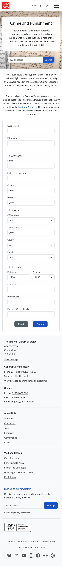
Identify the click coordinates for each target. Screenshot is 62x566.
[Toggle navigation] (56, 5)
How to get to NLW (14, 462)
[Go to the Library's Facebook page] (38, 555)
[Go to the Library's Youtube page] (23, 555)
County (10, 185)
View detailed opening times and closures (25, 380)
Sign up (51, 505)
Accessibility (48, 541)
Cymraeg (36, 5)
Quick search (13, 125)
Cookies (11, 541)
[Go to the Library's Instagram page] (31, 555)
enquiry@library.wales (22, 401)
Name (10, 160)
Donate (8, 442)
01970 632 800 (20, 393)
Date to (36, 272)
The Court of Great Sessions (31, 547)
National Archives (27, 106)
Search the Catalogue (15, 467)
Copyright (34, 541)
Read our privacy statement (17, 512)
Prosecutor (12, 284)
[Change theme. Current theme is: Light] (47, 5)
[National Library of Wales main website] (5, 5)
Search (48, 59)
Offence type (13, 215)
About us (9, 418)
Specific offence (14, 227)
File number (13, 138)
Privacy (22, 541)
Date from (12, 272)
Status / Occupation (16, 173)
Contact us (9, 423)
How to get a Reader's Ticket (19, 472)
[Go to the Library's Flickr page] (45, 555)
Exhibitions (10, 477)
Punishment (13, 296)
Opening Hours (12, 458)
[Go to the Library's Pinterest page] (52, 555)
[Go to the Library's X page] (16, 555)
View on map (11, 359)
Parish (10, 197)
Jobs (6, 428)
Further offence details (18, 309)
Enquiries (9, 432)
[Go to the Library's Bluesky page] (9, 555)
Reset (21, 324)
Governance (10, 437)
